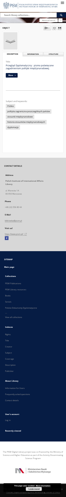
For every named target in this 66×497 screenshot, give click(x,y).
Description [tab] (12, 54)
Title (7, 340)
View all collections (13, 317)
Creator (8, 346)
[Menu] (62, 2)
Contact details (12, 400)
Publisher (9, 371)
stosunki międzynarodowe (20, 116)
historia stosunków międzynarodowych (26, 122)
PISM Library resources (15, 289)
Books (8, 295)
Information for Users (15, 388)
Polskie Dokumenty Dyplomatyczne (21, 308)
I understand (34, 489)
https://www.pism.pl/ (14, 234)
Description (10, 365)
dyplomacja (12, 127)
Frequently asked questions (17, 394)
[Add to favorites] (54, 28)
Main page (9, 267)
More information (43, 485)
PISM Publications (13, 283)
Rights (8, 334)
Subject (8, 352)
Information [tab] (33, 54)
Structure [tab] (53, 54)
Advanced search (48, 20)
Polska (10, 106)
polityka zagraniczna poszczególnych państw (28, 111)
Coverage (9, 359)
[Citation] (60, 28)
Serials (8, 301)
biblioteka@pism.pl (13, 220)
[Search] (61, 15)
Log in (8, 420)
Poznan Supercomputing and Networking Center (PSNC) (33, 492)
